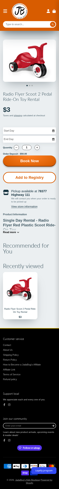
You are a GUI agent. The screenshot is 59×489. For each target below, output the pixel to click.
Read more (9, 232)
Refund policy (10, 379)
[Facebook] (4, 404)
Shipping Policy (11, 355)
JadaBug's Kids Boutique (27, 480)
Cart (54, 11)
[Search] (52, 24)
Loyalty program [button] (44, 470)
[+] (37, 147)
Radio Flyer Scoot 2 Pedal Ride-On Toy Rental (20, 295)
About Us (8, 350)
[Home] (20, 11)
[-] (16, 147)
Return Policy (10, 359)
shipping (18, 115)
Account (48, 11)
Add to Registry (29, 177)
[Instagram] (9, 404)
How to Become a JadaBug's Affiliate (22, 364)
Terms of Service (11, 374)
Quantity (7, 147)
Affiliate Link (9, 369)
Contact (7, 345)
